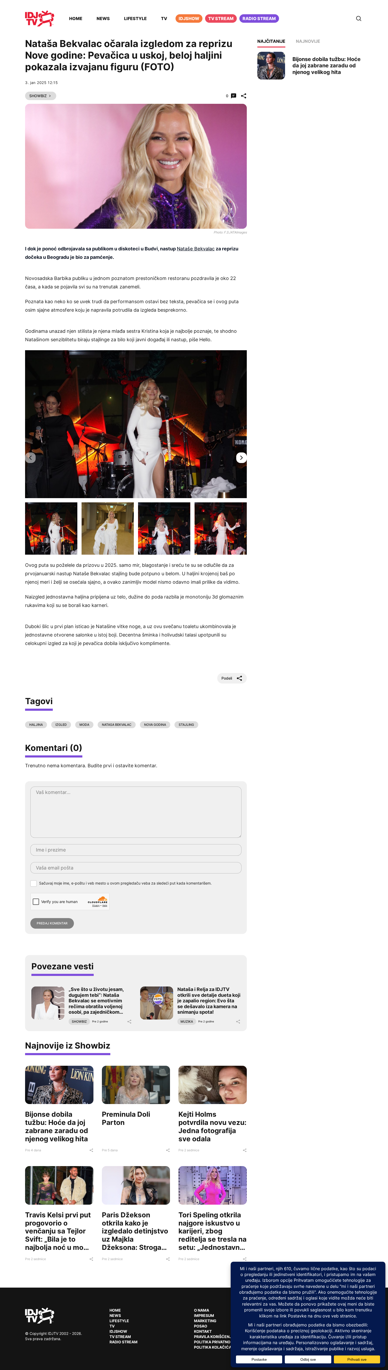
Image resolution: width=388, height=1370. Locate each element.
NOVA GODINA (155, 725)
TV (164, 18)
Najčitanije (271, 41)
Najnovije (308, 41)
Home (75, 18)
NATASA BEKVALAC (116, 725)
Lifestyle (135, 18)
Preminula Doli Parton (126, 1118)
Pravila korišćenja (214, 1336)
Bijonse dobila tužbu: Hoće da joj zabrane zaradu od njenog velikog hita (56, 1126)
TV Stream (221, 18)
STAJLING (186, 725)
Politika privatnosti (215, 1342)
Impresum (204, 1315)
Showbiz (38, 95)
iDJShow (189, 18)
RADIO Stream (124, 1342)
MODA (84, 725)
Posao (200, 1326)
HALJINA (36, 725)
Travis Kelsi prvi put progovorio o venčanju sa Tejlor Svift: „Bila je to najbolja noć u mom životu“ (58, 1235)
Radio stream (259, 18)
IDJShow (118, 1331)
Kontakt (203, 1331)
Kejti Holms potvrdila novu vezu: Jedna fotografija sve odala (212, 1126)
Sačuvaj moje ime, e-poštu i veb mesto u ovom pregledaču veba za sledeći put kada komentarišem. (125, 883)
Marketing (205, 1320)
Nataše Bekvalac (196, 248)
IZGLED (61, 725)
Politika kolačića (212, 1347)
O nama (201, 1310)
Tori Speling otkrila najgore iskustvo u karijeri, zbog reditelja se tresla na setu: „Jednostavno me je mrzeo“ (212, 1235)
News (103, 18)
